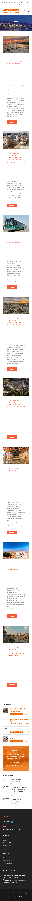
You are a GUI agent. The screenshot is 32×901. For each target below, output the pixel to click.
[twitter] (11, 2)
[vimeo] (14, 2)
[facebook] (4, 2)
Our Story (5, 840)
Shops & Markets (11, 162)
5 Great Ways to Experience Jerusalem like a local (15, 74)
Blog (13, 63)
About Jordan (12, 404)
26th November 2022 (14, 237)
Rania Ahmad (12, 60)
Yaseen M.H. (16, 783)
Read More (12, 122)
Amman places (19, 404)
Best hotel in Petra (16, 779)
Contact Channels (7, 863)
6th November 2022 (14, 468)
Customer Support (8, 858)
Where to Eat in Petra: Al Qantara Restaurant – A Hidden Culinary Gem (18, 789)
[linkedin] (6, 2)
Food (13, 161)
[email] (2, 2)
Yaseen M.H (12, 402)
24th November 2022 (14, 318)
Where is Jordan (16, 799)
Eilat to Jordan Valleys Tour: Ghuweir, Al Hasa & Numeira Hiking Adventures (18, 710)
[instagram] (3, 4)
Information (17, 63)
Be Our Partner (7, 845)
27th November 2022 (14, 58)
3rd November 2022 (14, 564)
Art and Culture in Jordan (13, 406)
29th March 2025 (17, 793)
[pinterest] (9, 2)
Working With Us (7, 843)
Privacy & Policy (7, 860)
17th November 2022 (14, 400)
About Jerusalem (13, 61)
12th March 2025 (17, 801)
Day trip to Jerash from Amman (19, 729)
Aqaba (17, 651)
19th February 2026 (18, 781)
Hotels (16, 161)
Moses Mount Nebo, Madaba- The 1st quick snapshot (14, 487)
